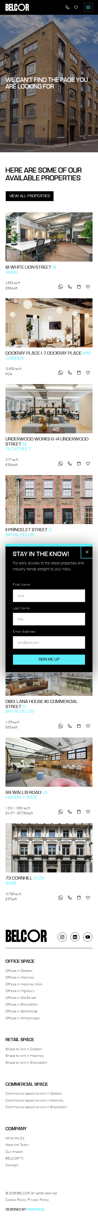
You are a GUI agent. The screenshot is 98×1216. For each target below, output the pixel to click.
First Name (21, 584)
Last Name (21, 608)
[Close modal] (87, 552)
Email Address (24, 631)
